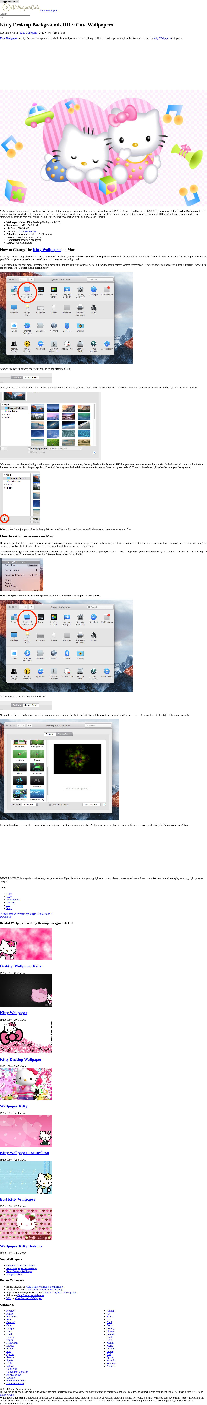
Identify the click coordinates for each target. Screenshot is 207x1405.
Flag (8, 1331)
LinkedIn (42, 913)
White (9, 1363)
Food (9, 1334)
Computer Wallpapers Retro (20, 1265)
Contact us (11, 1369)
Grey (109, 1339)
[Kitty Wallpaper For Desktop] (26, 1146)
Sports (9, 1360)
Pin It (49, 913)
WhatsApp (22, 913)
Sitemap (10, 1377)
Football (111, 1334)
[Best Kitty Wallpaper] (26, 1192)
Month (110, 1342)
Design (10, 1328)
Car (108, 1319)
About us (111, 1366)
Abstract (10, 1310)
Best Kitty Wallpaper (17, 1199)
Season (10, 1357)
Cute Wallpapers (48, 10)
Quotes (10, 1354)
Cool (109, 1322)
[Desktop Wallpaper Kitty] (26, 959)
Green (9, 1339)
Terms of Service (15, 1383)
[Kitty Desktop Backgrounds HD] (103, 148)
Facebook (12, 913)
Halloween (12, 1342)
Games (10, 1337)
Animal (110, 1310)
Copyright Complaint (17, 1371)
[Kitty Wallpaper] (26, 1006)
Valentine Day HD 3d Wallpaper (59, 1292)
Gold (109, 1337)
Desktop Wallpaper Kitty (21, 966)
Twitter (3, 913)
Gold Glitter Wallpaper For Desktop (44, 1286)
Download (5, 916)
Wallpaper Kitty (13, 1106)
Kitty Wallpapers (28, 32)
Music (110, 1345)
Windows (111, 1363)
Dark (109, 1325)
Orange (110, 1348)
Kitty (9, 908)
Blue (8, 1319)
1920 (9, 896)
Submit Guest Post (15, 1380)
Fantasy (111, 1328)
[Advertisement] (97, 65)
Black (110, 1316)
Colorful (10, 1322)
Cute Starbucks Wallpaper (30, 1295)
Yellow (10, 1366)
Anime (9, 1313)
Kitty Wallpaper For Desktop (24, 1153)
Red (109, 1354)
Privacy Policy (13, 1374)
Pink (8, 1351)
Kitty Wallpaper (13, 1013)
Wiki (8, 1298)
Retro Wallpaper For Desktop (21, 1268)
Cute (8, 1325)
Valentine (111, 1360)
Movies (10, 1345)
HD (8, 905)
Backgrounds (13, 899)
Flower (110, 1331)
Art (108, 1313)
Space (110, 1357)
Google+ (32, 913)
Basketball (11, 1316)
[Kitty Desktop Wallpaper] (26, 1052)
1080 (9, 893)
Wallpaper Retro (14, 1274)
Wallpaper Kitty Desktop (21, 1246)
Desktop (10, 902)
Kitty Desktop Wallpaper (21, 1059)
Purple (110, 1351)
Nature (9, 1348)
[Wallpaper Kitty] (26, 1099)
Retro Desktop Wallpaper (19, 1271)
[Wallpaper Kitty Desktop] (26, 1239)
